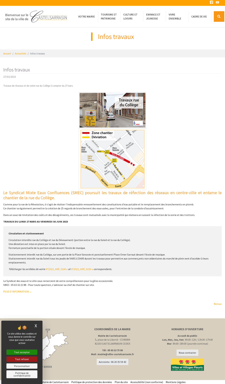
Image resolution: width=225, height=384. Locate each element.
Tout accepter (22, 352)
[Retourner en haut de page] (218, 377)
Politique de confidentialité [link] (22, 374)
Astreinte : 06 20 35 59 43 (112, 362)
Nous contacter (187, 352)
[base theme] (36, 16)
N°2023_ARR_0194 (81, 269)
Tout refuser (22, 359)
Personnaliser (22, 366)
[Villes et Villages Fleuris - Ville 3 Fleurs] (187, 364)
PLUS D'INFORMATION (16, 291)
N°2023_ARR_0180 (56, 269)
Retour (218, 303)
